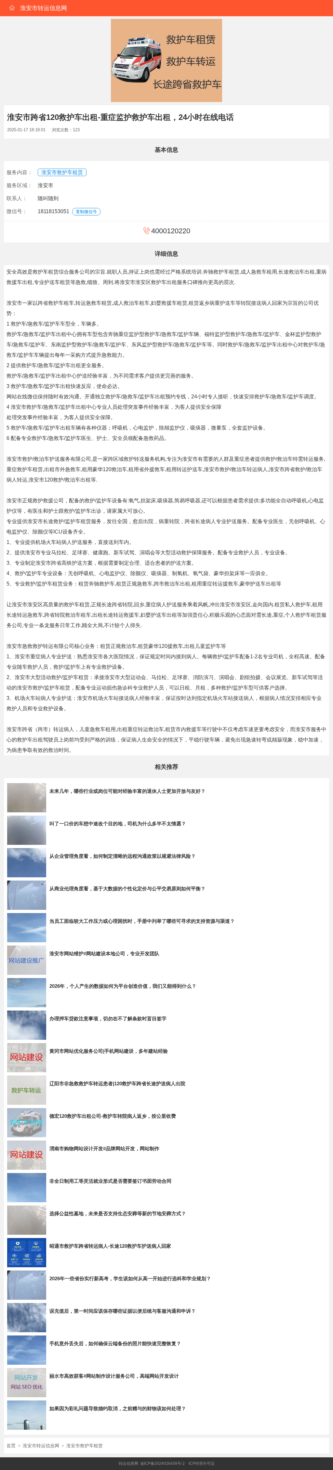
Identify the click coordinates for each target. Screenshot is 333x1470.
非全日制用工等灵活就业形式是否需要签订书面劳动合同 (110, 1181)
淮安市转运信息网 (41, 1445)
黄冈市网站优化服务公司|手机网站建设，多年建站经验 (108, 1051)
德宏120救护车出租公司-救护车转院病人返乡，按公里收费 (112, 1116)
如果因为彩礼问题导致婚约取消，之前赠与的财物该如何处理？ (117, 1408)
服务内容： (20, 172)
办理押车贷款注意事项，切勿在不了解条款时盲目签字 (107, 1018)
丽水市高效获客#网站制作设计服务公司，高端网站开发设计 (114, 1376)
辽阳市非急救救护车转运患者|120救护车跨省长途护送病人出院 (117, 1083)
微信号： (17, 211)
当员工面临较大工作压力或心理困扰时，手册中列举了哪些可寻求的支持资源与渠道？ (142, 921)
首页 (11, 1445)
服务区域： (20, 185)
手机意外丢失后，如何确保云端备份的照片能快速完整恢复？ (115, 1343)
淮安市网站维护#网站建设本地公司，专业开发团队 (104, 953)
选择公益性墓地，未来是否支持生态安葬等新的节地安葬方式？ (117, 1213)
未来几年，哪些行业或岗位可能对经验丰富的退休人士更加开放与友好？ (127, 791)
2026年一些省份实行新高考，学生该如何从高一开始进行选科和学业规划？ (130, 1278)
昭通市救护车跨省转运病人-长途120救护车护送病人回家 (110, 1246)
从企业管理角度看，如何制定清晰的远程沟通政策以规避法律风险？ (122, 856)
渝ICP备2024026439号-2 (162, 1463)
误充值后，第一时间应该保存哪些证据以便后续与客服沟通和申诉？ (122, 1311)
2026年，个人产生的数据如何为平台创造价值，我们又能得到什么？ (122, 986)
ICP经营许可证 (202, 1463)
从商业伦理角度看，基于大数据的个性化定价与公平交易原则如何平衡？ (127, 888)
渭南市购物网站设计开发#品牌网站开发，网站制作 (104, 1148)
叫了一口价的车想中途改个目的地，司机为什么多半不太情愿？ (117, 823)
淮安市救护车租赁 (62, 172)
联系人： (17, 198)
